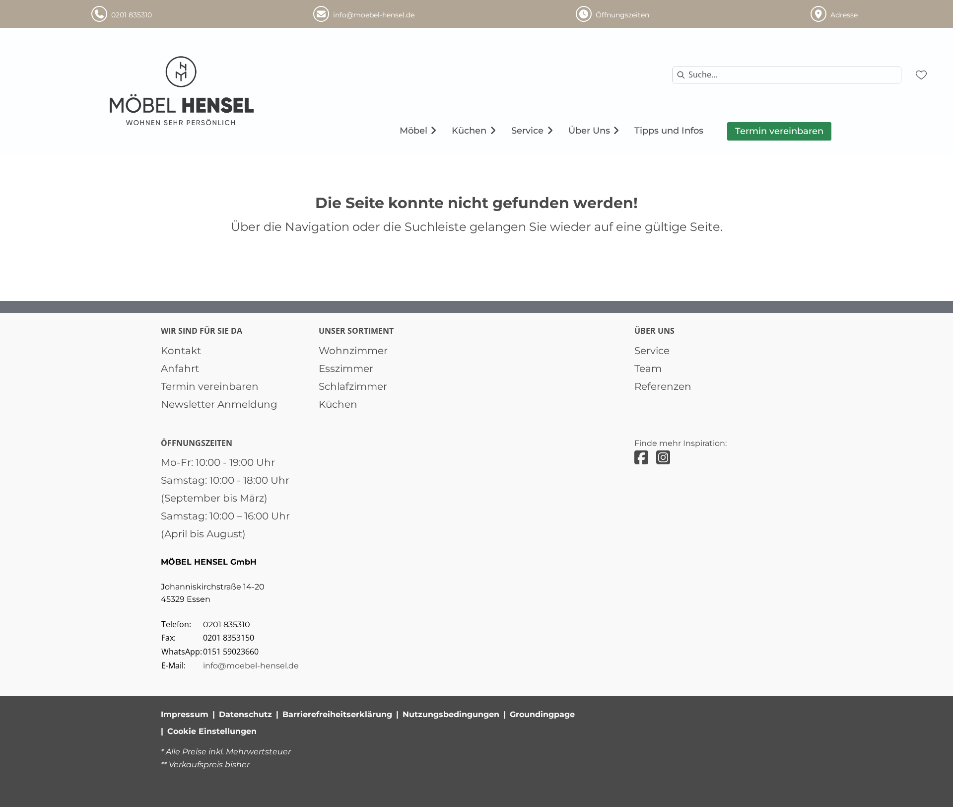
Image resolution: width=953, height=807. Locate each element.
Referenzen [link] (662, 386)
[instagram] (663, 457)
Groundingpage (542, 714)
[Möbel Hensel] (182, 91)
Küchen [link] (338, 404)
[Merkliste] (921, 75)
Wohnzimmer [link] (353, 351)
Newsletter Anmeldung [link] (219, 404)
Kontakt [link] (181, 351)
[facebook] (641, 457)
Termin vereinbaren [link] (210, 386)
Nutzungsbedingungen (451, 714)
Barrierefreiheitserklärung (337, 714)
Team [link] (648, 368)
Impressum (184, 714)
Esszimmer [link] (346, 368)
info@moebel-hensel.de (251, 665)
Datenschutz (245, 714)
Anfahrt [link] (180, 368)
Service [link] (652, 351)
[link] (413, 130)
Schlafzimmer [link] (353, 386)
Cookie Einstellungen (212, 731)
